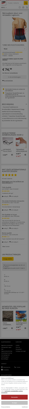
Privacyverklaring (5, 406)
